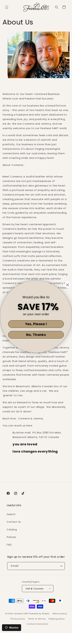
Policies (11, 537)
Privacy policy (18, 618)
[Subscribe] (61, 566)
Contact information (37, 624)
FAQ (9, 544)
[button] (6, 7)
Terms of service (36, 618)
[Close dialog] (67, 285)
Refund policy (60, 613)
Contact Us (14, 522)
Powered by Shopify (39, 613)
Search (11, 514)
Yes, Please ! (36, 324)
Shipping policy (57, 618)
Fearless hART (21, 613)
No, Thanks (36, 334)
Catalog (12, 529)
